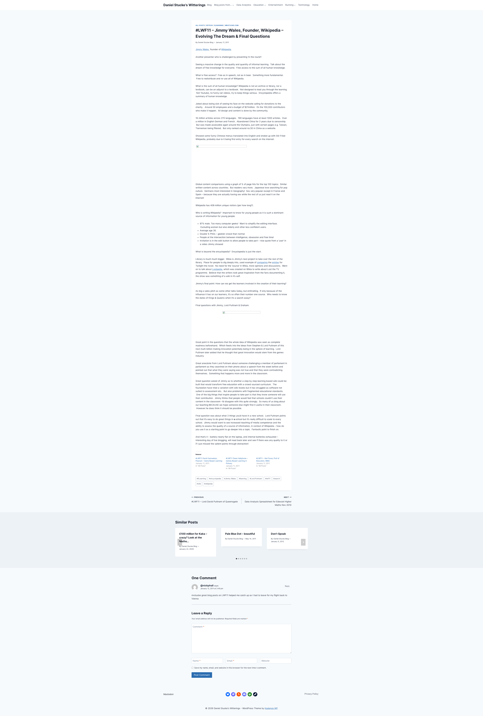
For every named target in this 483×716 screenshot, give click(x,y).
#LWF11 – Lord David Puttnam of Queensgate (215, 499)
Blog (209, 5)
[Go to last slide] (179, 542)
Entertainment (275, 5)
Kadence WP (271, 708)
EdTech (209, 25)
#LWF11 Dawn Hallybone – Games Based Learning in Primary (237, 460)
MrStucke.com (232, 25)
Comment (198, 626)
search (276, 479)
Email (230, 661)
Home (315, 5)
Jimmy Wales (202, 49)
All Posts (200, 25)
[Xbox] (250, 694)
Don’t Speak (278, 533)
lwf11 (267, 479)
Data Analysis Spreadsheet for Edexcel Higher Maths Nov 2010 (268, 501)
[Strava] (239, 694)
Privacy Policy (311, 694)
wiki (199, 484)
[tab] (236, 558)
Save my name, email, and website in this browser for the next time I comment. (230, 668)
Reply (287, 586)
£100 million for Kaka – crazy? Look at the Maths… (193, 537)
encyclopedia (215, 479)
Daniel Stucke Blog (205, 42)
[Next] (303, 542)
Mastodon (168, 694)
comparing (262, 262)
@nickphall (206, 585)
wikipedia (208, 484)
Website (265, 661)
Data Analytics (243, 5)
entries (275, 262)
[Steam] (255, 694)
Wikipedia (226, 49)
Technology (304, 5)
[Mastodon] (233, 694)
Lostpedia (217, 269)
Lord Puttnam (256, 479)
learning (243, 479)
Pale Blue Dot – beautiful (240, 533)
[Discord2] (244, 694)
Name (196, 661)
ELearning (219, 25)
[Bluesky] (228, 694)
